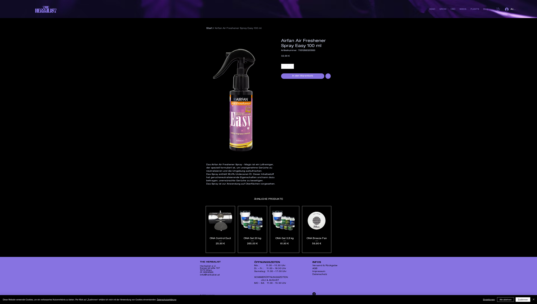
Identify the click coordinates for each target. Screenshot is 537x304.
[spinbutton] (287, 66)
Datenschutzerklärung (166, 299)
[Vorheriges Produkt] (201, 229)
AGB (314, 269)
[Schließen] (533, 299)
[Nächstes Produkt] (335, 229)
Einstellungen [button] (489, 299)
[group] (268, 229)
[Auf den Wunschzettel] (328, 76)
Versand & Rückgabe (324, 266)
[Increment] (292, 66)
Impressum (318, 271)
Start (209, 28)
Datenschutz (319, 274)
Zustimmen (523, 299)
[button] (498, 9)
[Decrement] (283, 66)
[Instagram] (314, 294)
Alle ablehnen (506, 299)
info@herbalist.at (210, 275)
